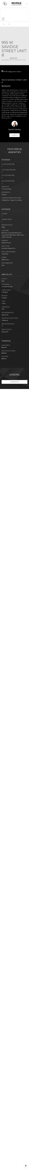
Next (8, 24)
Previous (4, 24)
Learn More (14, 382)
